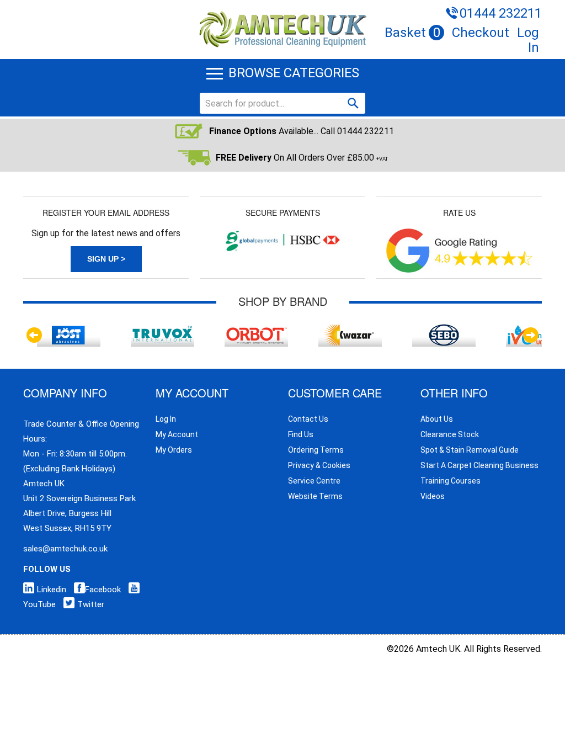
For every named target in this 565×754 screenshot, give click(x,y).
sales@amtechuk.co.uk (65, 549)
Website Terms (315, 496)
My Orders (174, 449)
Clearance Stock (449, 434)
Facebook (103, 589)
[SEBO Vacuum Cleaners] (444, 328)
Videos (432, 496)
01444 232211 (501, 13)
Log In (528, 40)
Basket (412, 32)
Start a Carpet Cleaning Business (479, 465)
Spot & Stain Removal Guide (469, 449)
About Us (436, 419)
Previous (34, 335)
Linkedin (51, 589)
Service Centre (314, 480)
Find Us (300, 434)
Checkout (480, 32)
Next (531, 335)
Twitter (90, 604)
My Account (177, 434)
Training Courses (450, 480)
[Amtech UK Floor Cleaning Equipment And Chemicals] (282, 12)
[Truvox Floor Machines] (163, 328)
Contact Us (308, 419)
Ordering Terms (316, 449)
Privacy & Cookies (319, 465)
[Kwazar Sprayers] (350, 328)
